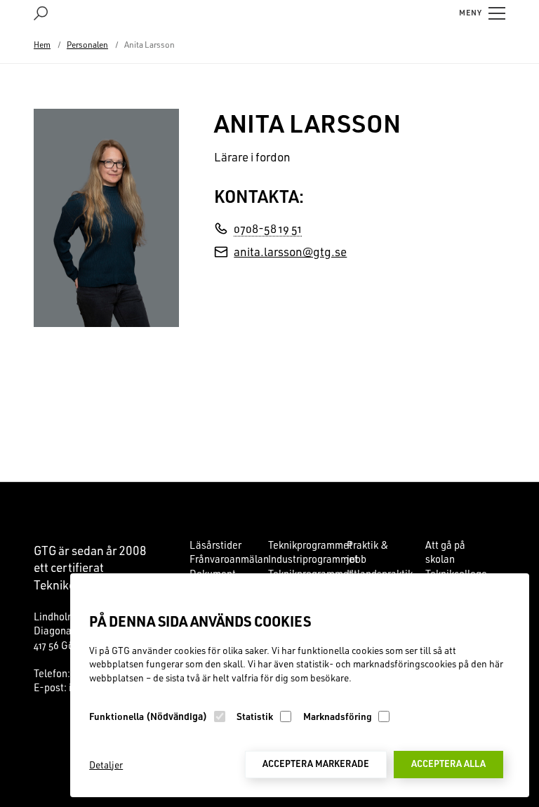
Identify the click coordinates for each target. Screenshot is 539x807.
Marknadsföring (337, 716)
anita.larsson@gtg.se (290, 251)
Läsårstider (215, 545)
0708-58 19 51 (268, 228)
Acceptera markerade (315, 763)
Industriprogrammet (313, 559)
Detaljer (106, 765)
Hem (42, 44)
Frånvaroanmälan (229, 559)
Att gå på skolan (445, 552)
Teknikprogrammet (310, 545)
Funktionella (148, 716)
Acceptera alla (448, 763)
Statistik (255, 716)
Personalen (87, 44)
